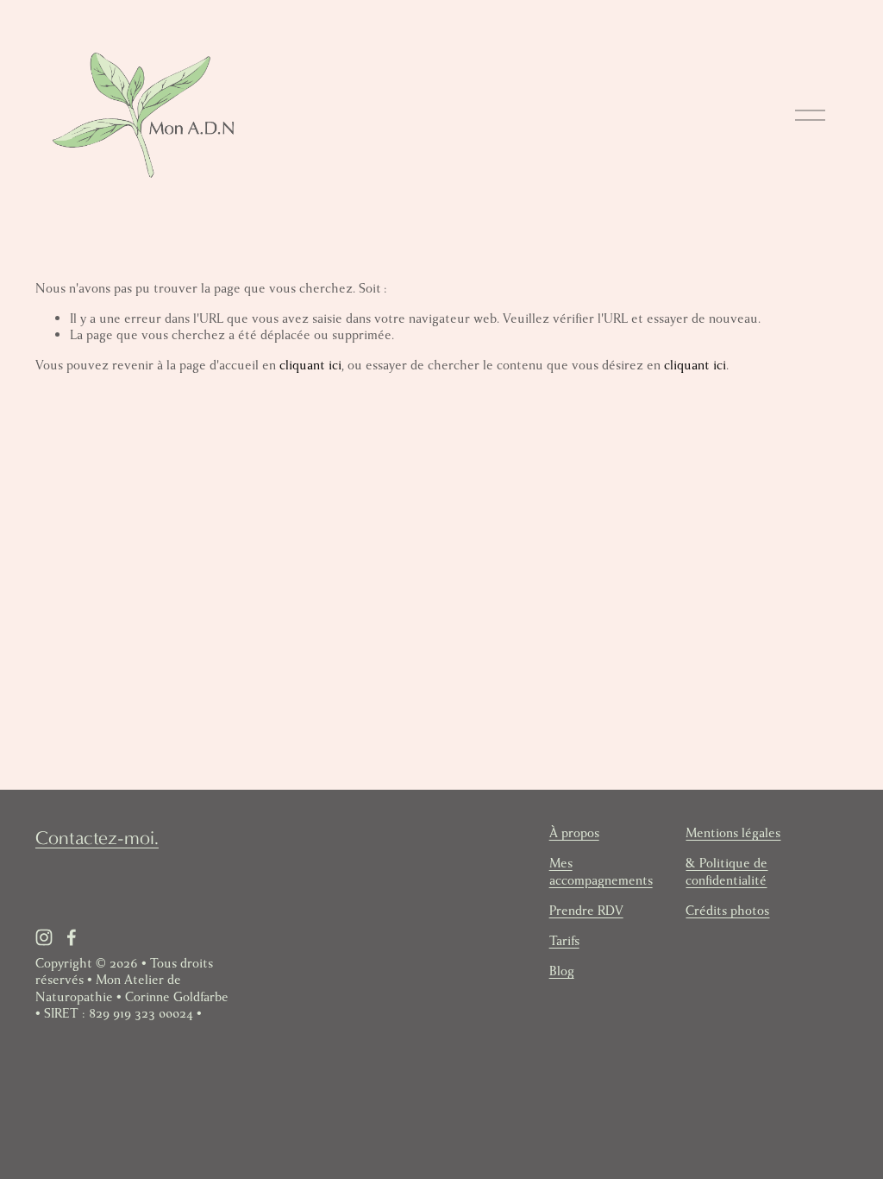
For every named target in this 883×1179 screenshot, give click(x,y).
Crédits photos (727, 911)
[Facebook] (71, 937)
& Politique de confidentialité (726, 871)
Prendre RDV (586, 911)
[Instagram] (44, 937)
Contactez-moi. (97, 838)
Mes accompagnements (601, 871)
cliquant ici (310, 365)
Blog (561, 971)
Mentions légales (733, 833)
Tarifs (564, 941)
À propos (574, 833)
